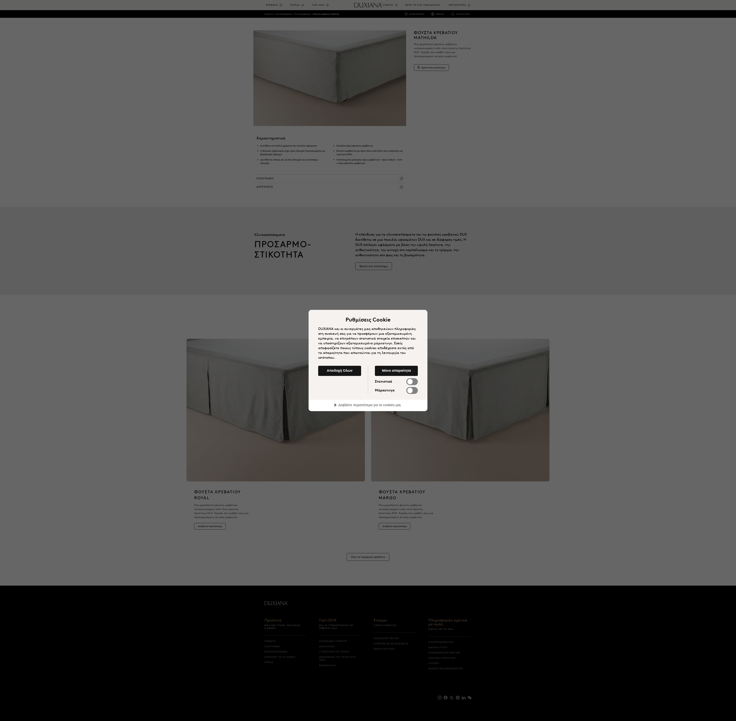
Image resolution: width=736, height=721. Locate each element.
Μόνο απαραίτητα (396, 370)
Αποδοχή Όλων (339, 370)
